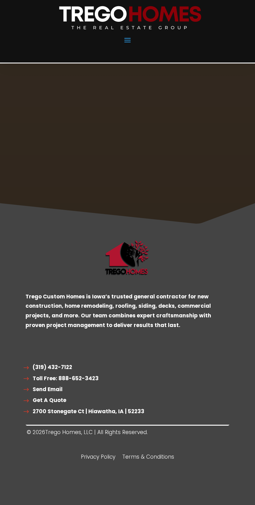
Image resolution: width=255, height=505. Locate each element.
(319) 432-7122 (52, 367)
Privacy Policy (98, 458)
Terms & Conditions (148, 458)
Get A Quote (49, 400)
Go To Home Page (63, 191)
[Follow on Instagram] (118, 486)
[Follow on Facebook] (99, 486)
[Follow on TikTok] (155, 486)
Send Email (48, 389)
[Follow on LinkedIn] (137, 486)
